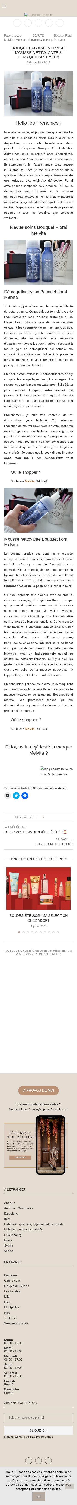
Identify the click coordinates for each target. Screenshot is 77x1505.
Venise (8, 1251)
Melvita (30, 481)
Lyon (7, 1302)
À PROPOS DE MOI (38, 1090)
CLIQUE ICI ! (38, 1430)
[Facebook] (17, 22)
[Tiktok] (48, 1460)
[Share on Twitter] (55, 817)
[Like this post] (46, 817)
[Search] (73, 6)
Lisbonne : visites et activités (23, 1229)
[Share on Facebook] (51, 817)
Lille (7, 1296)
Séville (8, 1245)
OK (39, 1496)
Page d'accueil (13, 35)
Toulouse (10, 1318)
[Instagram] (39, 22)
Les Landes (12, 1291)
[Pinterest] (49, 22)
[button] (38, 93)
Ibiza (7, 1218)
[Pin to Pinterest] (59, 817)
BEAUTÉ (38, 35)
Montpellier (11, 1307)
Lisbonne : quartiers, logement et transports (34, 1224)
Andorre (9, 1203)
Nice (7, 1312)
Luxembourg (12, 1235)
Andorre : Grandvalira (19, 1208)
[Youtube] (38, 1460)
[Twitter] (28, 22)
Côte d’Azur (12, 1280)
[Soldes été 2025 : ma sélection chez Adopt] (38, 888)
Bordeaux (10, 1275)
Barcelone (11, 1213)
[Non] (69, 1486)
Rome (8, 1240)
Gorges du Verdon (16, 1286)
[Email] (60, 22)
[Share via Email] (63, 817)
